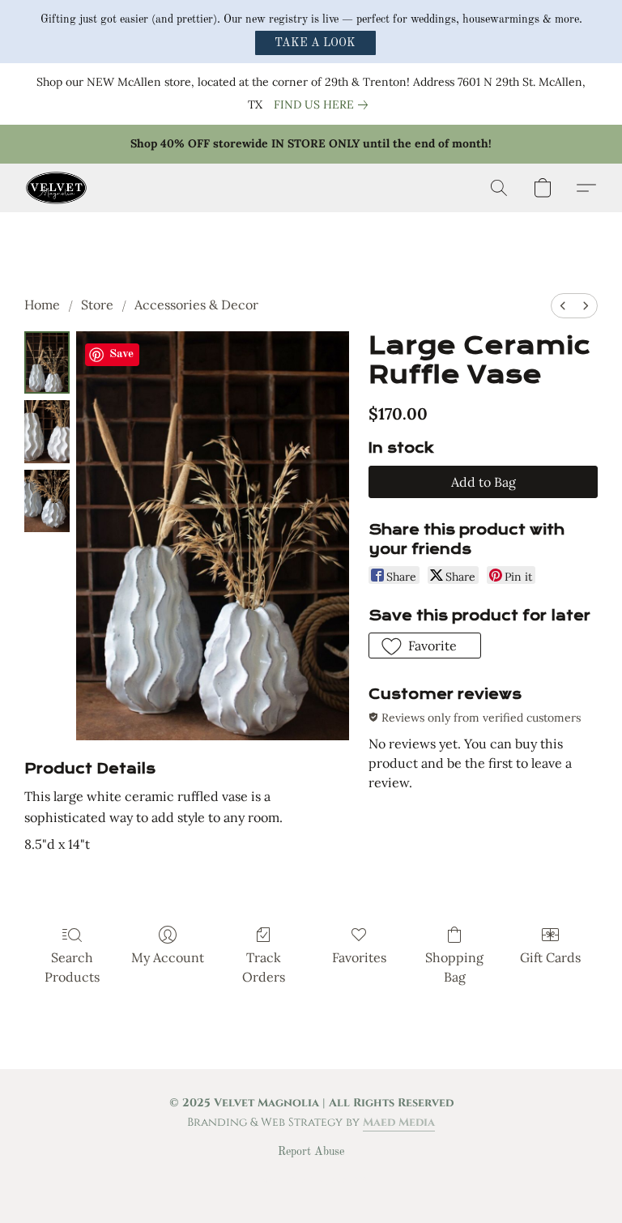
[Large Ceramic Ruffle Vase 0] (47, 362)
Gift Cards (550, 957)
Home (42, 304)
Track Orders (263, 967)
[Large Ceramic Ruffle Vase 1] (47, 431)
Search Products (72, 967)
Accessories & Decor (196, 304)
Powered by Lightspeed (311, 1179)
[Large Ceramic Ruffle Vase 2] (47, 501)
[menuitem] (563, 305)
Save (121, 354)
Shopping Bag (454, 967)
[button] (315, 43)
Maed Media (399, 1122)
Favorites (359, 957)
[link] (324, 104)
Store (97, 304)
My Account (167, 957)
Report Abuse (311, 1151)
